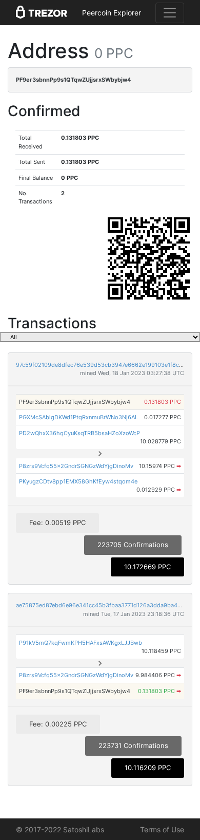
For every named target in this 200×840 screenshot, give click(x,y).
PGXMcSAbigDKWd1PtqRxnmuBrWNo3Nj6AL (78, 417)
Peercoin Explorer (111, 12)
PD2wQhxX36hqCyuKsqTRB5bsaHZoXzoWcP (79, 433)
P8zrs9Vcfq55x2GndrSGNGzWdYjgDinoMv (76, 466)
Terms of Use (162, 829)
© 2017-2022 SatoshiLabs (60, 829)
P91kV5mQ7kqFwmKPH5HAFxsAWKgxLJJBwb (80, 642)
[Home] (41, 13)
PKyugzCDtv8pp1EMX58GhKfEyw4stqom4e (78, 481)
